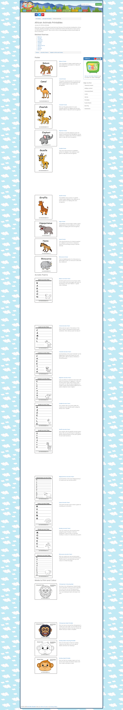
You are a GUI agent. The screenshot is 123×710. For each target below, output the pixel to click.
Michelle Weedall (31, 706)
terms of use (44, 706)
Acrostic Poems (44, 52)
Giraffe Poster (62, 195)
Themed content (89, 85)
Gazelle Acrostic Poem (64, 403)
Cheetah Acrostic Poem (65, 351)
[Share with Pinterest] (42, 14)
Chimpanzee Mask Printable (66, 623)
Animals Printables (46, 18)
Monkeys (40, 48)
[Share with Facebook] (36, 14)
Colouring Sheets (89, 91)
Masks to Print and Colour (56, 52)
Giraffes (40, 44)
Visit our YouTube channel (91, 76)
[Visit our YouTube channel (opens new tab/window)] (93, 67)
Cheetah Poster (63, 105)
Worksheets (87, 108)
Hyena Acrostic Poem (64, 502)
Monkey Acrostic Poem (64, 528)
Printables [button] (74, 10)
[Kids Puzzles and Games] (28, 4)
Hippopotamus (41, 45)
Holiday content (88, 88)
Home (24, 10)
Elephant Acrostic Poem (65, 377)
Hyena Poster (62, 239)
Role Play (85, 10)
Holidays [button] (34, 10)
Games (86, 97)
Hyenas (39, 47)
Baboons (40, 37)
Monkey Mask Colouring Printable (67, 640)
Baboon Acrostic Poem (64, 278)
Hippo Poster (62, 221)
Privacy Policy (53, 706)
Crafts (80, 10)
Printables (38, 18)
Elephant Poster (63, 130)
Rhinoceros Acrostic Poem (65, 554)
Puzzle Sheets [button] (66, 10)
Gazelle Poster (62, 148)
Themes (29, 10)
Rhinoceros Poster (63, 257)
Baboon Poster (62, 61)
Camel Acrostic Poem (64, 326)
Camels (39, 38)
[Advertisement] (27, 34)
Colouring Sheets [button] (50, 10)
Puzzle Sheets (88, 103)
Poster (37, 52)
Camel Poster (62, 79)
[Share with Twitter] (39, 14)
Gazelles (40, 42)
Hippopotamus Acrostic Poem (66, 476)
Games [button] (59, 10)
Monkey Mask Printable (64, 658)
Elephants (40, 41)
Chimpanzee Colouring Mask (66, 584)
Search (99, 4)
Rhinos (39, 49)
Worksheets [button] (42, 10)
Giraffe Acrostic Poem (64, 429)
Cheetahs (40, 40)
